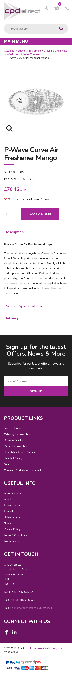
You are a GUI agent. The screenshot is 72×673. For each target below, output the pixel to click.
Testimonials (11, 541)
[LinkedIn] (14, 632)
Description (14, 232)
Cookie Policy (12, 505)
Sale (6, 464)
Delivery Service (13, 517)
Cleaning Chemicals (55, 51)
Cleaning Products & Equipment (22, 51)
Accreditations (12, 493)
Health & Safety (13, 458)
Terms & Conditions (15, 535)
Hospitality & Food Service (19, 452)
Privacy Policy (12, 529)
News (7, 523)
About (7, 499)
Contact (8, 511)
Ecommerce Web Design (44, 648)
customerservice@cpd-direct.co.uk (32, 608)
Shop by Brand (13, 428)
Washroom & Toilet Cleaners (24, 54)
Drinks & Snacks (13, 440)
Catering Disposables (17, 434)
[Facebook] (6, 632)
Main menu (16, 41)
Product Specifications (23, 306)
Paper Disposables (15, 446)
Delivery (11, 318)
